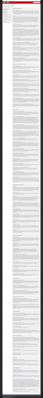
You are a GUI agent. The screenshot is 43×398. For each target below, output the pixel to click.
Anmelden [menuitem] (39, 0)
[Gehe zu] (40, 4)
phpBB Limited (19, 86)
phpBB (6, 396)
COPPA (22, 30)
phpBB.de (24, 86)
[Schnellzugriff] (3, 0)
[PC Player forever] (6, 2)
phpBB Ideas (17, 376)
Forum (4, 0)
